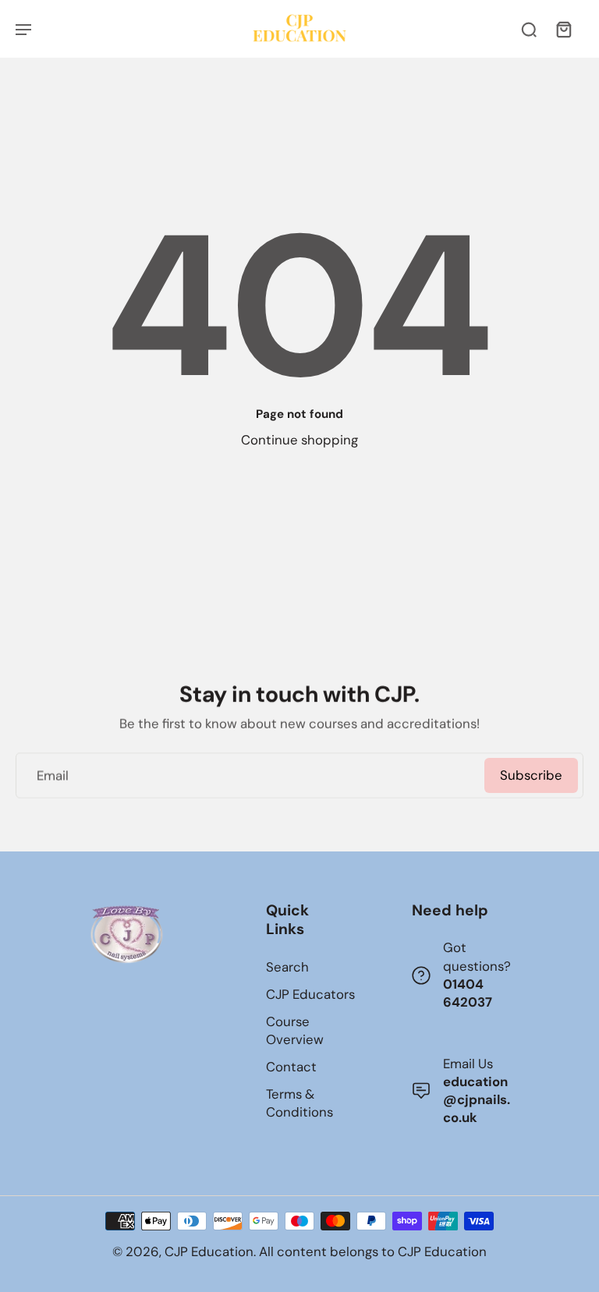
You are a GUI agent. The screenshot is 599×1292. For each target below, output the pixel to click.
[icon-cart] (563, 28)
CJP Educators (310, 994)
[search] (529, 28)
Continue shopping (299, 439)
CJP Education (209, 1251)
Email (53, 775)
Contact (291, 1066)
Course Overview (295, 1030)
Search (287, 966)
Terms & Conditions (299, 1102)
